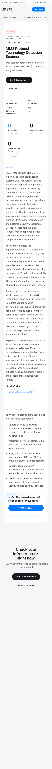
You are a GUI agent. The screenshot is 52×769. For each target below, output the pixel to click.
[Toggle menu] (48, 9)
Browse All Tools (26, 585)
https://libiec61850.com (20, 391)
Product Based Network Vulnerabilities (29, 17)
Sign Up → (38, 9)
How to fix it (14, 88)
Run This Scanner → (19, 80)
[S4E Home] (7, 9)
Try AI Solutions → (26, 508)
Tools (5, 17)
